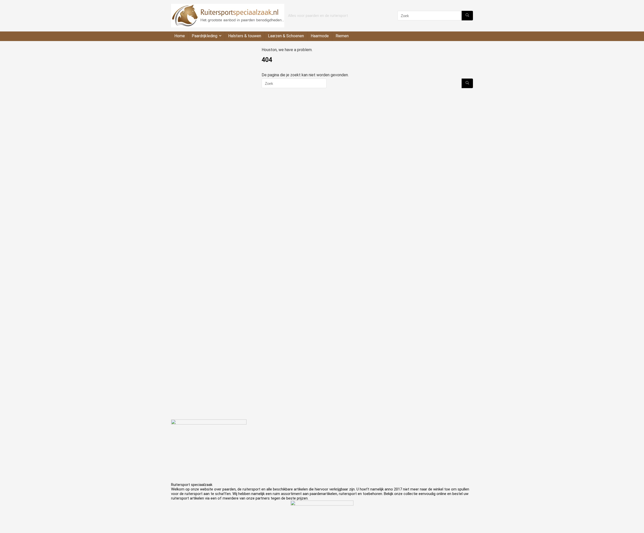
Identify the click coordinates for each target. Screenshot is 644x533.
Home (179, 35)
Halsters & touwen (244, 35)
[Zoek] (467, 15)
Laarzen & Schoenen (286, 35)
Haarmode (320, 35)
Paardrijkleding (204, 35)
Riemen (342, 35)
